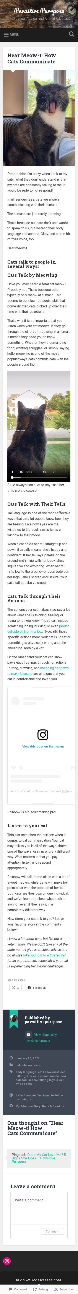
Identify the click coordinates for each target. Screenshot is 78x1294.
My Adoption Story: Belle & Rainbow (40, 1106)
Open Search (70, 34)
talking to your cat (51, 1080)
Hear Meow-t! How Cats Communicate (31, 58)
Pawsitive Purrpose (39, 10)
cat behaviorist (48, 1072)
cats (37, 1065)
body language (26, 1072)
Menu (15, 34)
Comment (52, 1231)
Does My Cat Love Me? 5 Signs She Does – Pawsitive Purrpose (39, 1158)
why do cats (24, 1083)
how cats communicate (43, 1076)
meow (33, 1080)
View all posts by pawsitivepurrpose (41, 1037)
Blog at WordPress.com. (39, 1280)
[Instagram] (7, 1261)
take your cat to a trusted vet (44, 955)
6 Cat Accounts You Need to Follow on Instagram (39, 1097)
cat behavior (24, 1065)
